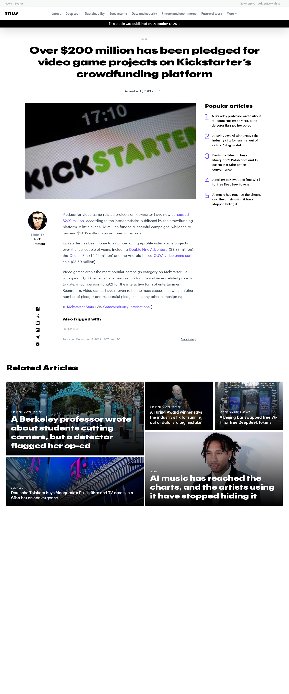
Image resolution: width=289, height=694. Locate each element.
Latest (56, 13)
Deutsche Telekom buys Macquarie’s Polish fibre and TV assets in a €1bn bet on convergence (235, 162)
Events (19, 3)
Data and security (144, 13)
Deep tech (72, 13)
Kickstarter (71, 329)
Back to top (188, 339)
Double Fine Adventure (148, 249)
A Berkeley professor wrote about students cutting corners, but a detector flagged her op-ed (236, 120)
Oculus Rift (78, 255)
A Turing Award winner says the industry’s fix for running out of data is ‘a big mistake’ (235, 140)
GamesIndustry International (127, 307)
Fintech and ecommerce (179, 13)
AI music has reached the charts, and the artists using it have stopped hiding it (236, 199)
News (8, 3)
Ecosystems (118, 13)
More (230, 13)
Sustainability (95, 13)
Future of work (211, 13)
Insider (144, 39)
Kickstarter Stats (80, 307)
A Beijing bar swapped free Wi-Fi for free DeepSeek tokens (236, 182)
